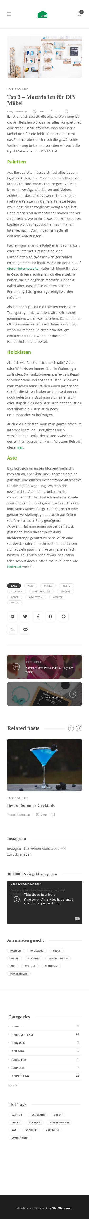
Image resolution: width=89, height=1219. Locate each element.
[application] (44, 902)
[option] (44, 777)
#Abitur (15, 950)
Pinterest (14, 567)
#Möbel (65, 591)
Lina (9, 111)
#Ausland (36, 950)
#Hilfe (14, 958)
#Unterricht (18, 973)
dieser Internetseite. (23, 268)
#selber (58, 597)
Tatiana (11, 814)
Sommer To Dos (54, 697)
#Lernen (33, 958)
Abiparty (45, 1067)
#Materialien (41, 591)
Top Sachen (18, 88)
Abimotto (45, 1059)
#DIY (30, 585)
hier (20, 447)
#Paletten (35, 597)
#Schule (29, 966)
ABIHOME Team (45, 1034)
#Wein (15, 602)
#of (12, 966)
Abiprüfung (45, 1075)
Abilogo (45, 1051)
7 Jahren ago (21, 111)
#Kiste (66, 585)
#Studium (51, 966)
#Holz (48, 585)
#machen (16, 591)
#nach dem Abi (58, 958)
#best (56, 950)
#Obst (14, 597)
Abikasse (45, 1042)
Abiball (45, 1026)
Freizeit (34, 662)
